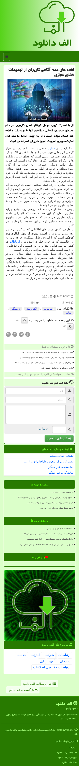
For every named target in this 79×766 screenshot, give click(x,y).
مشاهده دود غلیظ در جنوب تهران (60, 528)
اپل (42, 661)
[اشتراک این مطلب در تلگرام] (21, 334)
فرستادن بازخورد (57, 438)
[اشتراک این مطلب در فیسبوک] (28, 334)
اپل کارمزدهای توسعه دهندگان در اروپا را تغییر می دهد (50, 539)
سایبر (68, 312)
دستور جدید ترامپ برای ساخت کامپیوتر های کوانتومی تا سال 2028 (45, 497)
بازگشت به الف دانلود (21, 689)
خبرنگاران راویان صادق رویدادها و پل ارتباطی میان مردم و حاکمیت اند (44, 363)
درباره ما (73, 747)
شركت (49, 655)
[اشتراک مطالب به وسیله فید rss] (8, 334)
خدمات (21, 655)
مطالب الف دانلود (69, 762)
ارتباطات (15, 241)
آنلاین (51, 661)
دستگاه (16, 308)
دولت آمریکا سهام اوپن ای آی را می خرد (57, 508)
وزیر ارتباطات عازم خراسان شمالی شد (57, 368)
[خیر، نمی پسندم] (70, 326)
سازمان (65, 661)
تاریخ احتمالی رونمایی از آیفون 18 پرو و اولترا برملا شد (50, 503)
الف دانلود (52, 42)
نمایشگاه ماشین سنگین (61, 467)
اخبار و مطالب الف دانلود (38, 683)
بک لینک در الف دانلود (67, 752)
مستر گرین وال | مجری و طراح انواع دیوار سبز (48, 461)
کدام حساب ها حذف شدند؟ (62, 492)
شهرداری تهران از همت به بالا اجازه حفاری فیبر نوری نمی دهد (47, 352)
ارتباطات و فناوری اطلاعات (51, 667)
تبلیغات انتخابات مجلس (61, 455)
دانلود (51, 148)
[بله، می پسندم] (24, 320)
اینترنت (35, 655)
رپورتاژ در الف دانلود (67, 757)
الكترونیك (31, 308)
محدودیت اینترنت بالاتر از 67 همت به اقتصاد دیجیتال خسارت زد (46, 357)
